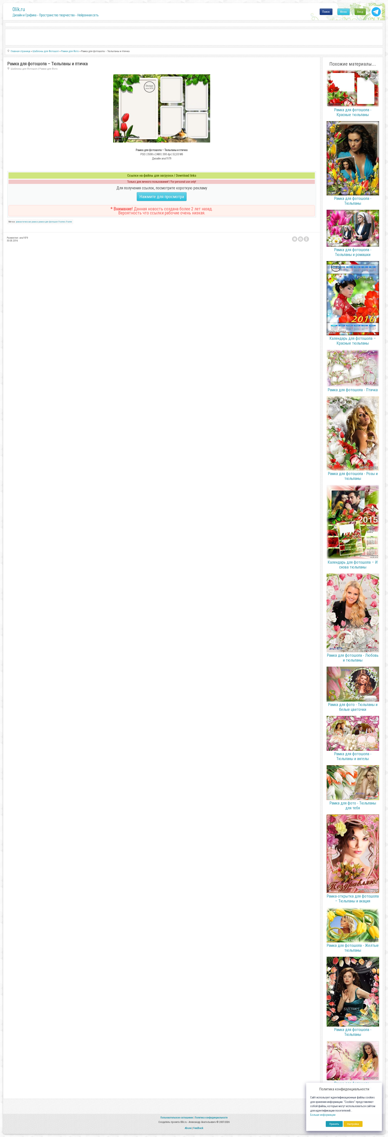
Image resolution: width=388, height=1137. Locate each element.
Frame (69, 221)
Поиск (326, 11)
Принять (334, 1123)
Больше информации (322, 1115)
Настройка (353, 1123)
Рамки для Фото (48, 68)
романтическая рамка (27, 221)
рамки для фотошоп (48, 221)
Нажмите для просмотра (161, 196)
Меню (343, 11)
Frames (61, 221)
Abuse (188, 1128)
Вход (360, 11)
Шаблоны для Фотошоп (24, 68)
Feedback (198, 1128)
